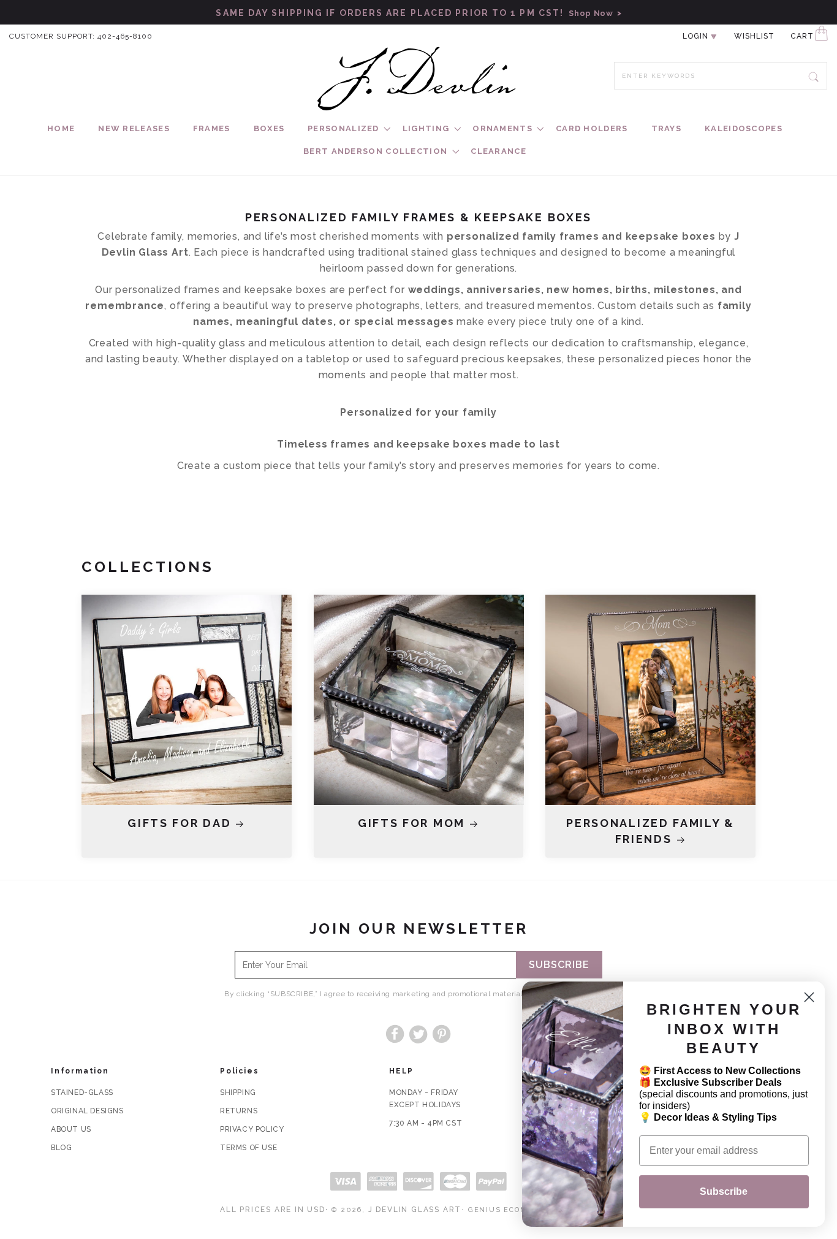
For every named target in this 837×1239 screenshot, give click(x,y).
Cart (802, 36)
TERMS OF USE (248, 1147)
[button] (343, 129)
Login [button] (695, 36)
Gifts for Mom (411, 823)
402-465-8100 (125, 36)
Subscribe (559, 964)
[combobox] (720, 76)
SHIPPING (238, 1092)
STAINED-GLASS (82, 1092)
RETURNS (238, 1111)
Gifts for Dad (179, 823)
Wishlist (754, 36)
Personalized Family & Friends (650, 831)
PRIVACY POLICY (252, 1129)
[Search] (813, 75)
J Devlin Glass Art (414, 1209)
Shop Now (589, 13)
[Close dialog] (809, 997)
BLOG (61, 1147)
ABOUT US (71, 1129)
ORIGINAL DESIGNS (87, 1111)
